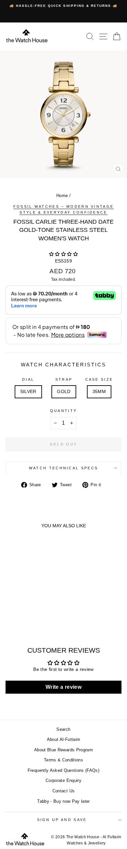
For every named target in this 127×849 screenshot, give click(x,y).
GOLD (63, 391)
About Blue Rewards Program (63, 749)
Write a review (63, 687)
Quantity (63, 411)
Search (63, 729)
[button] (63, 254)
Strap (64, 379)
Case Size (99, 379)
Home (62, 195)
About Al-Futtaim (63, 739)
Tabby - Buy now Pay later (63, 801)
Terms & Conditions (63, 759)
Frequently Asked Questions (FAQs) (63, 770)
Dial (28, 379)
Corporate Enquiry (63, 780)
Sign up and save (62, 820)
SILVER (28, 391)
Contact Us (63, 790)
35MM (99, 391)
